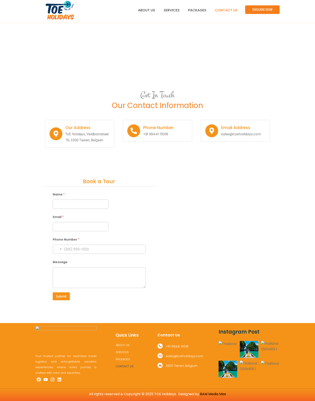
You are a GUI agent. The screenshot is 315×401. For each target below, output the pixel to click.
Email (58, 217)
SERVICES (172, 10)
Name (59, 194)
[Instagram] (52, 379)
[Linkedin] (59, 379)
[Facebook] (38, 379)
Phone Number (66, 239)
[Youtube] (45, 379)
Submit (61, 296)
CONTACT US (226, 10)
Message (60, 262)
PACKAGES (197, 10)
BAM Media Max (213, 394)
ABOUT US (146, 10)
